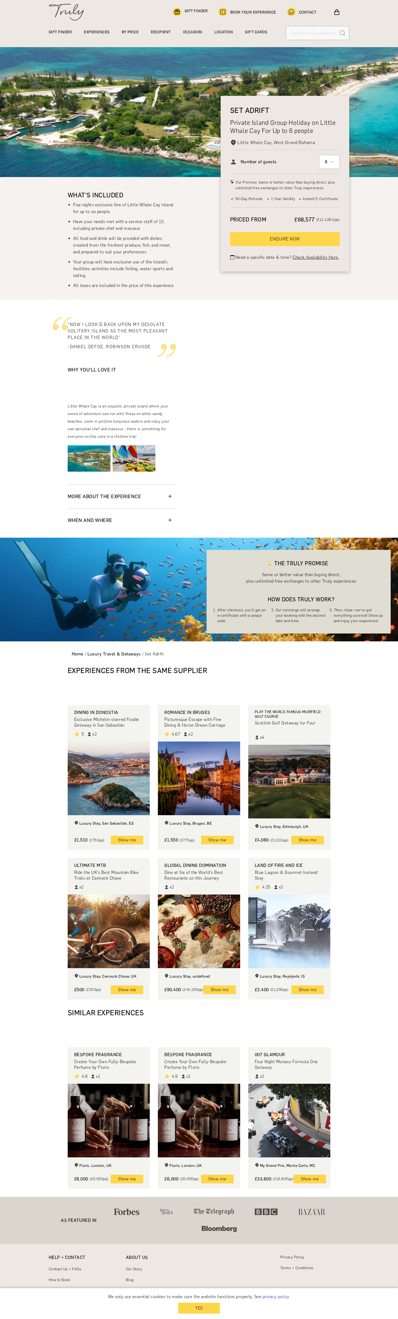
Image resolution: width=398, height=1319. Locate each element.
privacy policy (276, 1296)
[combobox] (329, 162)
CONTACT (307, 12)
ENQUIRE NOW (285, 238)
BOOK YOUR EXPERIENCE (253, 12)
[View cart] (337, 12)
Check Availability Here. (316, 257)
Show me (127, 840)
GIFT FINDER (196, 11)
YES (199, 1308)
